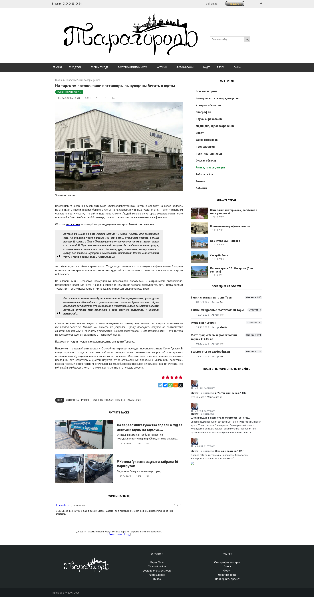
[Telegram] (260, 3)
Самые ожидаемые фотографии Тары (217, 310)
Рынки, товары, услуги (69, 92)
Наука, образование (209, 119)
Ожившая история (203, 323)
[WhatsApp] (170, 385)
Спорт (200, 133)
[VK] (253, 3)
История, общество (208, 105)
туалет (95, 400)
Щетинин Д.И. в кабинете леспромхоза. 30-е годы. (221, 417)
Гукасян (85, 400)
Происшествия (205, 146)
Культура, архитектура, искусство (218, 98)
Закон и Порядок (207, 140)
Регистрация (115, 534)
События (201, 188)
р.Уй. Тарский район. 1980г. (231, 393)
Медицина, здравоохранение (215, 126)
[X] (180, 385)
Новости (70, 80)
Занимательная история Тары (211, 297)
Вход (127, 534)
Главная (59, 80)
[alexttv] (226, 383)
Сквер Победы (219, 255)
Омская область (206, 160)
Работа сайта (204, 174)
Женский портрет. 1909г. (229, 451)
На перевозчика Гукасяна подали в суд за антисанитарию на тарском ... (149, 427)
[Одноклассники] (175, 385)
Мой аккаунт (212, 3)
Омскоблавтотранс (111, 400)
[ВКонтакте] (165, 385)
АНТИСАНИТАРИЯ (132, 400)
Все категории (206, 91)
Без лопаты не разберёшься (210, 352)
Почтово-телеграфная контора (230, 226)
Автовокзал (73, 400)
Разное (200, 181)
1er (113, 98)
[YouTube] (257, 3)
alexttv (223, 327)
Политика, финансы (209, 153)
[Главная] (125, 53)
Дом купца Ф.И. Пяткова (225, 240)
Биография (203, 112)
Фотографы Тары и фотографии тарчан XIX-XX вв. (214, 337)
